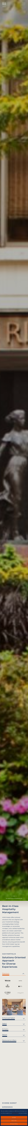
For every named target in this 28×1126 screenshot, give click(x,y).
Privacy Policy (15, 1113)
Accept (14, 1117)
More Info (14, 1120)
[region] (24, 3)
